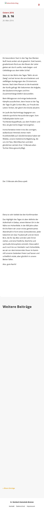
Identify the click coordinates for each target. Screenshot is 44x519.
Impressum (31, 506)
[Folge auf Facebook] (13, 512)
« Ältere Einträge (9, 488)
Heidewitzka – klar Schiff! (19, 340)
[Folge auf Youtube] (22, 512)
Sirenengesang (13, 397)
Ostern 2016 (8, 12)
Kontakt (12, 506)
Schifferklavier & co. (16, 458)
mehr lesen (9, 361)
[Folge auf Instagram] (30, 512)
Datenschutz (21, 506)
